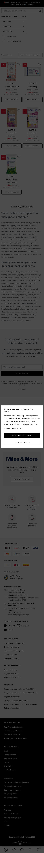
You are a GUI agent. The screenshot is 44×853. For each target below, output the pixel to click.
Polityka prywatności (13, 428)
